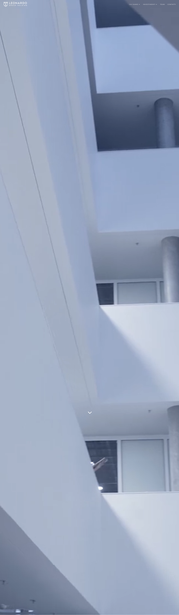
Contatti (172, 4)
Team (162, 4)
